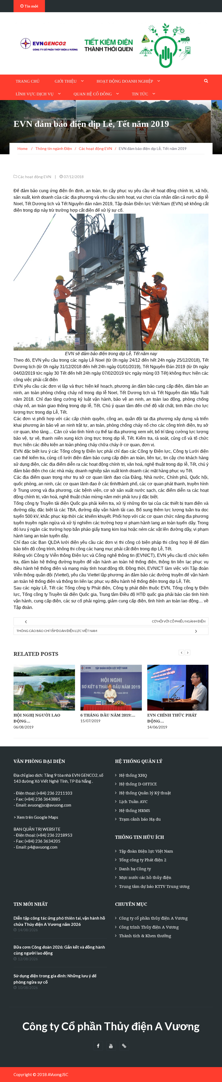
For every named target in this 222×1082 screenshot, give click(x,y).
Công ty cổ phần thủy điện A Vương (153, 918)
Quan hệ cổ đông (93, 94)
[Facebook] (98, 1046)
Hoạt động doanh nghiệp (125, 81)
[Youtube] (111, 1046)
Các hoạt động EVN (34, 176)
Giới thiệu (66, 81)
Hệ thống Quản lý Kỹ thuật (145, 792)
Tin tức (140, 94)
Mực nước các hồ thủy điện (145, 877)
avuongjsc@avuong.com (49, 804)
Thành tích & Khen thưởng (145, 935)
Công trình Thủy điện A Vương (149, 927)
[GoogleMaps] (124, 1046)
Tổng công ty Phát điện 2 (142, 859)
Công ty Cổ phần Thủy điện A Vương (111, 1026)
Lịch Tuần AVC (133, 801)
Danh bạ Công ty (135, 868)
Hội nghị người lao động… (37, 718)
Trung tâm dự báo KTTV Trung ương (154, 886)
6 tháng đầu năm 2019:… (107, 715)
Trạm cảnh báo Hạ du (140, 819)
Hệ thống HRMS (134, 810)
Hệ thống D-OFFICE (138, 783)
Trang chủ (28, 81)
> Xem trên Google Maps (36, 817)
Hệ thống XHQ (133, 775)
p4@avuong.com (42, 847)
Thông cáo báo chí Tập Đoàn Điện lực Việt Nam (57, 631)
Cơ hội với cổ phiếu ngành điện (178, 621)
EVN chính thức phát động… (172, 718)
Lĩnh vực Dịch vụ (35, 94)
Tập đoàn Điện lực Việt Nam (146, 851)
